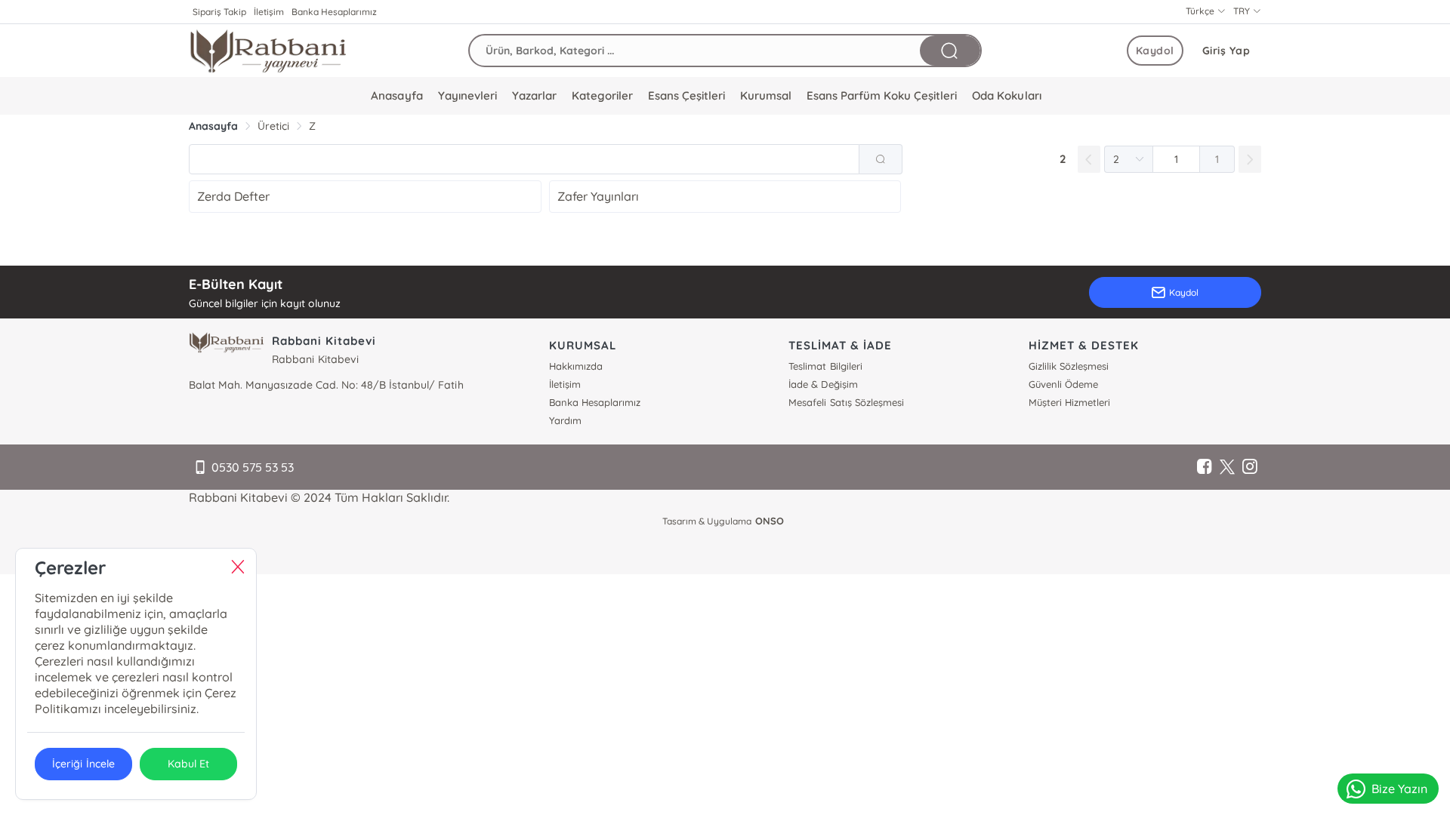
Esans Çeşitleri (686, 95)
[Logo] (268, 50)
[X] (1227, 467)
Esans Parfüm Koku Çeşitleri (882, 95)
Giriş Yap (1226, 50)
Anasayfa (396, 95)
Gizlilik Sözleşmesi (1069, 366)
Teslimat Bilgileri (825, 366)
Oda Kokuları (1006, 95)
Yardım (565, 420)
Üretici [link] (273, 126)
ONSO (769, 521)
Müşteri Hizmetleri (1069, 402)
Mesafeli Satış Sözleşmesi (845, 402)
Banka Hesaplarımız (334, 11)
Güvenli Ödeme (1063, 384)
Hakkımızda (576, 366)
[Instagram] (1250, 467)
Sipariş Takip (219, 11)
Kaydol (1155, 50)
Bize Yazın (1399, 788)
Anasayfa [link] (213, 126)
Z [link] (312, 126)
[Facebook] (1204, 467)
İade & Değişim (822, 384)
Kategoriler (602, 95)
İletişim (269, 11)
